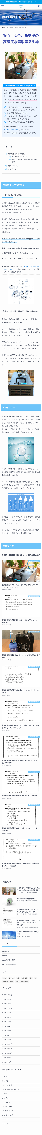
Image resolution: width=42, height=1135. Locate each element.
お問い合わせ (9, 1111)
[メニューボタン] (2, 6)
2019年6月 (7, 1013)
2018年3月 (7, 1031)
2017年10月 (8, 1053)
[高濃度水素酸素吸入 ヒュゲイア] (21, 6)
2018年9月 (7, 1022)
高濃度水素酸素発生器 (22, 981)
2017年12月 (8, 1044)
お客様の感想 (8, 1115)
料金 (5, 1093)
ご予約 (6, 1098)
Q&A (6, 1119)
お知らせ (7, 951)
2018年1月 (7, 1040)
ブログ (6, 1123)
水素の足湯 (8, 1085)
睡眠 (31, 978)
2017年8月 (7, 1062)
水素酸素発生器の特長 (16, 154)
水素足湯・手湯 (9, 960)
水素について (13, 166)
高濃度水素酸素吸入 (11, 964)
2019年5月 (7, 1017)
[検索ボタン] (39, 6)
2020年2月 (7, 999)
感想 (18, 978)
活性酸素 (24, 978)
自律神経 (5, 981)
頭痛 (11, 981)
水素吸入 (7, 1081)
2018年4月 (7, 1026)
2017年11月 (8, 1049)
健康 (5, 956)
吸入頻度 (11, 978)
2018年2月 (7, 1035)
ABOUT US (8, 1106)
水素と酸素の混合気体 (20, 156)
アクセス (7, 1102)
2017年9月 (7, 1057)
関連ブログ (12, 169)
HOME (6, 1076)
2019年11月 (8, 1008)
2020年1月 (7, 1004)
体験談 (4, 978)
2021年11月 (8, 995)
